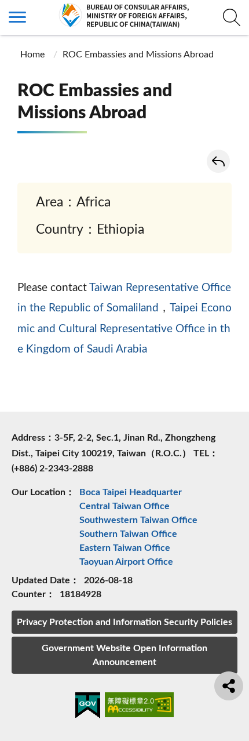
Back (218, 161)
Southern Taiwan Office (128, 534)
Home (32, 54)
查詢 (231, 17)
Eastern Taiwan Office (124, 548)
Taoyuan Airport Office (126, 561)
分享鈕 (228, 685)
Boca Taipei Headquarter (130, 492)
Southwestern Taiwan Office (138, 520)
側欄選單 (17, 17)
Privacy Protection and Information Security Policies (124, 622)
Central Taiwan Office (124, 506)
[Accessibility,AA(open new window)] (139, 706)
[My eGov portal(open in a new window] (87, 707)
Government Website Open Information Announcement (124, 655)
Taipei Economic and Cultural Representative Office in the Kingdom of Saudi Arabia (124, 329)
